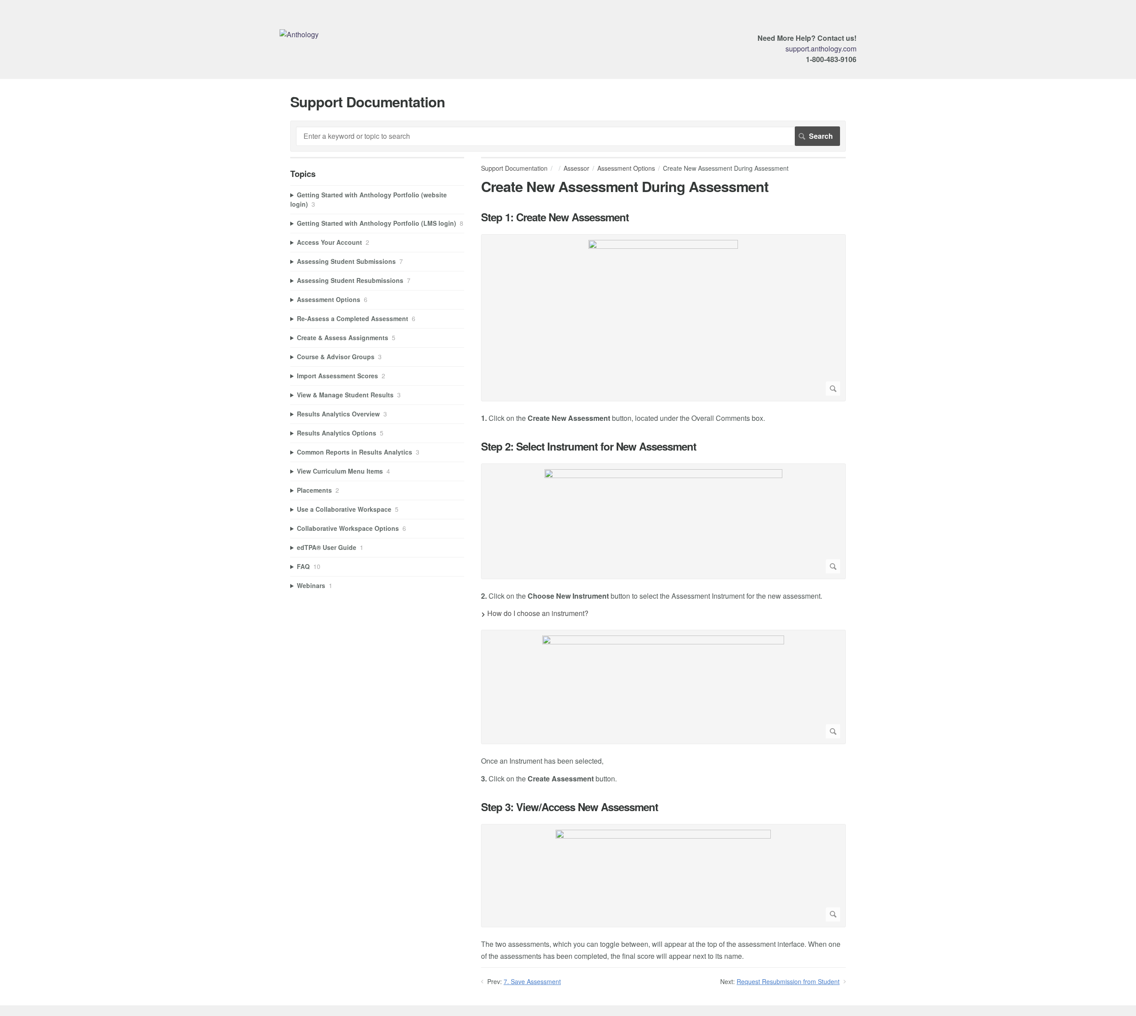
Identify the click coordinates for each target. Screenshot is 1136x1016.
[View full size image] (663, 318)
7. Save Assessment (532, 981)
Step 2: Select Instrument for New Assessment (588, 446)
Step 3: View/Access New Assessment (569, 806)
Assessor (576, 168)
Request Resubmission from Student (788, 981)
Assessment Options (626, 168)
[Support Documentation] (299, 34)
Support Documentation (514, 168)
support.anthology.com (820, 48)
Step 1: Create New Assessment (555, 217)
